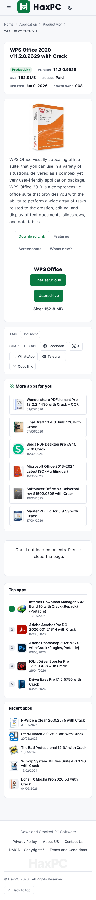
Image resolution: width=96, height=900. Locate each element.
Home (9, 24)
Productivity (52, 24)
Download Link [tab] (32, 236)
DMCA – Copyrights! (26, 850)
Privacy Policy (25, 841)
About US (51, 841)
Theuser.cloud (48, 280)
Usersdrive (49, 295)
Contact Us (74, 841)
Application (28, 24)
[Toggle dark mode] (70, 7)
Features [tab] (61, 236)
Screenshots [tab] (30, 249)
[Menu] (8, 7)
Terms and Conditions (68, 850)
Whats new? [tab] (61, 249)
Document (30, 334)
